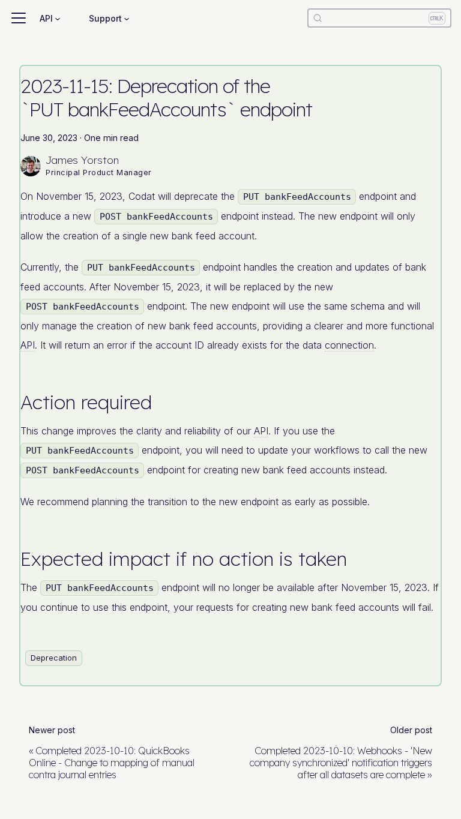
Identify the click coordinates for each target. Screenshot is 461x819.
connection (349, 345)
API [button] (46, 18)
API (27, 345)
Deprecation (54, 657)
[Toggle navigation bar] (19, 18)
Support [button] (105, 18)
